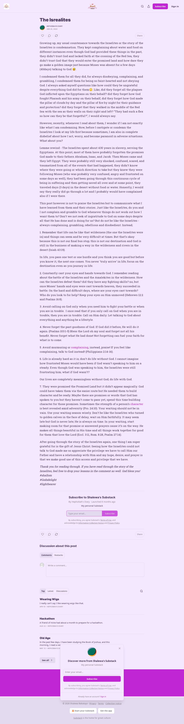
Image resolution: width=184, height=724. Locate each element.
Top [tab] (43, 591)
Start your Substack (84, 710)
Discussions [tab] (61, 591)
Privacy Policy (113, 688)
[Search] (142, 6)
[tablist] (52, 555)
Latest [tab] (50, 591)
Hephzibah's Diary (55, 26)
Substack (77, 718)
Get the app (106, 710)
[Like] (42, 36)
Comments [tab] (46, 555)
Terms (101, 703)
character (136, 404)
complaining (79, 347)
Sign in (175, 6)
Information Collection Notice (91, 688)
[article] (92, 604)
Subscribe (160, 6)
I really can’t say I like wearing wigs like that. (62, 603)
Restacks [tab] (58, 555)
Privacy (92, 703)
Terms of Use (105, 685)
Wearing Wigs (49, 599)
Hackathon (47, 618)
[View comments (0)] (49, 36)
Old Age (45, 638)
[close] (119, 648)
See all (45, 660)
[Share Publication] (149, 6)
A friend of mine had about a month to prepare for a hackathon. (71, 622)
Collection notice (113, 703)
